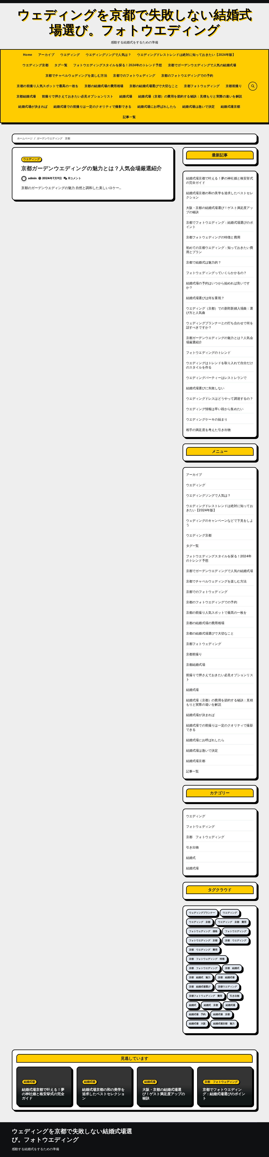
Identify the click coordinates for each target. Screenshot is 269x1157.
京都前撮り (234, 86)
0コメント (74, 178)
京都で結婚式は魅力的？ (203, 262)
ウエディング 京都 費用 (232, 922)
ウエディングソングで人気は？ (108, 54)
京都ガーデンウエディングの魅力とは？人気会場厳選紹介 (91, 168)
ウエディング (70, 54)
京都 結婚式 (232, 968)
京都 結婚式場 (226, 977)
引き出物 (192, 847)
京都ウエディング (227, 986)
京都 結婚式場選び (199, 986)
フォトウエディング (235, 931)
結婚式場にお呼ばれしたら (156, 106)
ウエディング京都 (35, 65)
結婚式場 (125, 96)
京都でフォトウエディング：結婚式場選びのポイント (224, 1094)
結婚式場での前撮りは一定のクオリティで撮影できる (93, 106)
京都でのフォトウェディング (134, 75)
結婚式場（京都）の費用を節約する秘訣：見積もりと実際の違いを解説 (190, 96)
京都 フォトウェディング (205, 837)
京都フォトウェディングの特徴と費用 (213, 237)
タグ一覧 (60, 65)
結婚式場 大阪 (197, 1023)
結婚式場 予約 (197, 1014)
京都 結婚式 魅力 (199, 977)
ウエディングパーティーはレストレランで (216, 378)
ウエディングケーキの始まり (207, 419)
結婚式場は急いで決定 (198, 106)
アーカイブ (46, 54)
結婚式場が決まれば (33, 106)
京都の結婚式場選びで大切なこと (153, 86)
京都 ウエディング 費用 (203, 949)
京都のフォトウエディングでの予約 (187, 75)
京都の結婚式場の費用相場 (103, 86)
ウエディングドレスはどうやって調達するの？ (219, 398)
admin (32, 178)
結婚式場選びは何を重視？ (205, 298)
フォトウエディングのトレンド (208, 352)
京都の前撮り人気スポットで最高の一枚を (48, 86)
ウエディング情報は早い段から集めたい (215, 409)
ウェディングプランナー (202, 912)
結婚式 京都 (211, 1005)
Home (27, 54)
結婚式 (191, 858)
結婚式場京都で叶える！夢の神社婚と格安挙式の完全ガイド (43, 1094)
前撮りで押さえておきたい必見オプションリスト (77, 96)
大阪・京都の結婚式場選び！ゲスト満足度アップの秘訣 (163, 1094)
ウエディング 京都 (199, 922)
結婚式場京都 (230, 106)
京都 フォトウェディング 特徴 (206, 959)
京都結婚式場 (26, 96)
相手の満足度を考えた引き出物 (208, 430)
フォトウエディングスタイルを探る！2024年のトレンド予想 (117, 65)
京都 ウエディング (235, 940)
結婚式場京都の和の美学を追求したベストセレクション (103, 1094)
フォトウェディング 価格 (203, 931)
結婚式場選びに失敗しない (205, 388)
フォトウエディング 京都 (203, 940)
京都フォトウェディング (202, 86)
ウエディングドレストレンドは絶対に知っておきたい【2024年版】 (186, 54)
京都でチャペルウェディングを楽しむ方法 (76, 75)
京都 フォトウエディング (203, 968)
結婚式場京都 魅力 (224, 1023)
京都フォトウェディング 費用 (205, 995)
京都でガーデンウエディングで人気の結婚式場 (202, 65)
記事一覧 (129, 117)
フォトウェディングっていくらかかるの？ (216, 273)
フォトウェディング (200, 826)
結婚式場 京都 (221, 1014)
